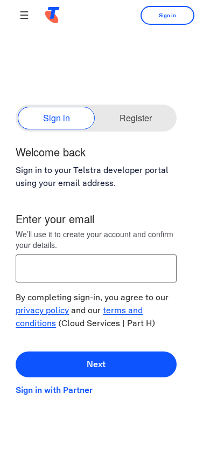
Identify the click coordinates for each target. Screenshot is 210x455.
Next (96, 364)
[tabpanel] (105, 273)
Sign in (167, 15)
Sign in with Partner (54, 390)
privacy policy (42, 310)
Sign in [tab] (56, 118)
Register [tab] (136, 118)
